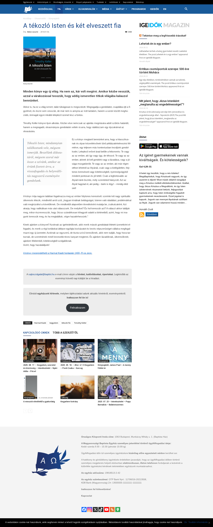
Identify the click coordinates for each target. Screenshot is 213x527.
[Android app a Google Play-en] (148, 147)
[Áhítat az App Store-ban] (168, 147)
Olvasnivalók (86, 8)
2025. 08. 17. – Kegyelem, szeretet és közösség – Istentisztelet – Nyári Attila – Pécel (40, 368)
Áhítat (120, 8)
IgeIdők (154, 8)
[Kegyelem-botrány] (77, 387)
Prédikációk (29, 361)
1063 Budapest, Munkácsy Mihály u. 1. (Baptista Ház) (141, 436)
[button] (186, 9)
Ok (185, 522)
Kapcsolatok (128, 2)
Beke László (32, 32)
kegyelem (54, 323)
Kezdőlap (27, 18)
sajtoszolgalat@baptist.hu (42, 274)
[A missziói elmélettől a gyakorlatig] (40, 387)
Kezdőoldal (45, 8)
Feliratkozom (77, 307)
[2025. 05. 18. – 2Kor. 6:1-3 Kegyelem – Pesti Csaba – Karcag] (77, 350)
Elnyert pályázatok (84, 2)
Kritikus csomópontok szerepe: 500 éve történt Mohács (164, 70)
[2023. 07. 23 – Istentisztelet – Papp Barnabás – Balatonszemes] (115, 387)
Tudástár (100, 2)
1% (59, 8)
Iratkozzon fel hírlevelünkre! (96, 489)
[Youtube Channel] (106, 509)
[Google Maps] (117, 509)
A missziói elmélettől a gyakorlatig (39, 401)
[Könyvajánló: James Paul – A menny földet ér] (115, 350)
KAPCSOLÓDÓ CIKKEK (36, 332)
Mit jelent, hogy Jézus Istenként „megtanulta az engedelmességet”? (161, 102)
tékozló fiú (66, 323)
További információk (198, 522)
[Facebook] (84, 509)
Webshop (140, 2)
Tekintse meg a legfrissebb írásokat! (164, 35)
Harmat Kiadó (40, 323)
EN (164, 8)
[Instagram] (89, 509)
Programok (139, 8)
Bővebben (152, 214)
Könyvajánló (103, 361)
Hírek (68, 8)
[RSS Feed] (112, 509)
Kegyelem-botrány (69, 401)
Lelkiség (64, 397)
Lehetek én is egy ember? (155, 43)
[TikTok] (100, 509)
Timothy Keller (80, 323)
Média (105, 8)
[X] (95, 509)
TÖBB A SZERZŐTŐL (65, 332)
